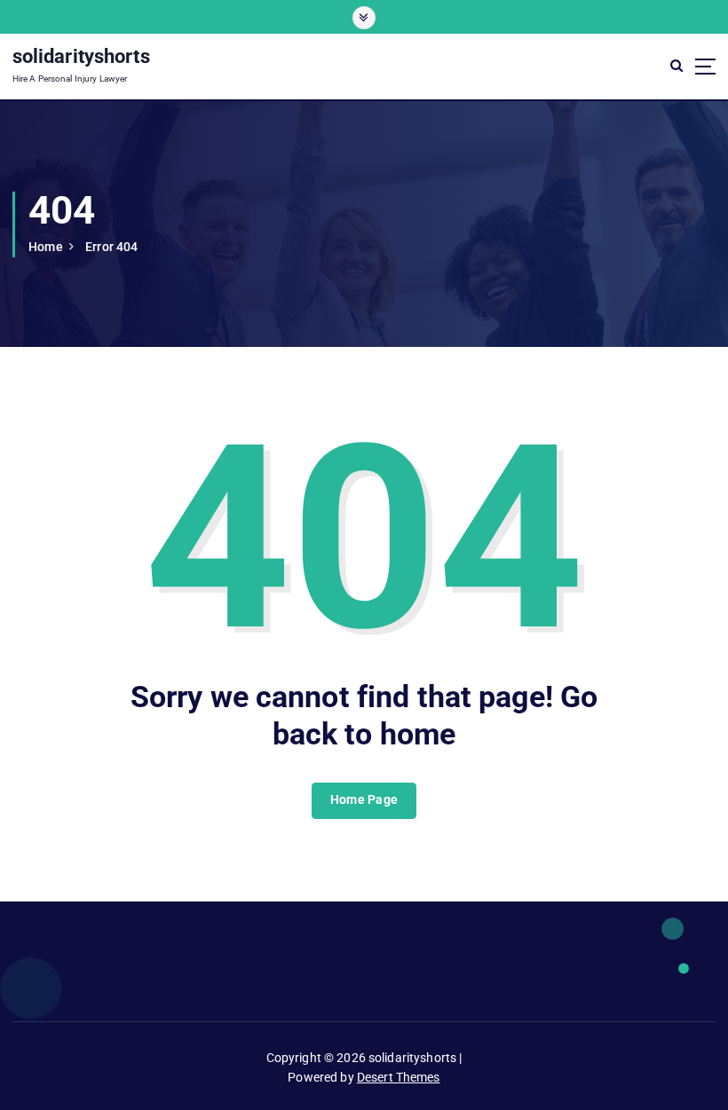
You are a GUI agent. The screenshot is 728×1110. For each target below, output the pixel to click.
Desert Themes (398, 1077)
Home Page (364, 799)
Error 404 (111, 247)
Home (45, 247)
